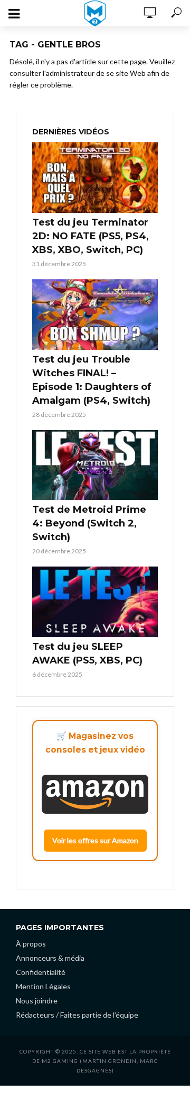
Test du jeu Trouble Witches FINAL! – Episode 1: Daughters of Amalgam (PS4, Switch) (91, 380)
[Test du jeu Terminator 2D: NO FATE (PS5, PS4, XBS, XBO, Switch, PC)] (95, 177)
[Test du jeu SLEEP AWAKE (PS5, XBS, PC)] (95, 602)
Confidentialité (40, 972)
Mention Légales (43, 986)
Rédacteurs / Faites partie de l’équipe (77, 1014)
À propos (31, 943)
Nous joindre (37, 1000)
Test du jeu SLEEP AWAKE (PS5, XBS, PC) (87, 653)
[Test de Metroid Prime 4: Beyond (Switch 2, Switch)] (95, 465)
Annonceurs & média (50, 957)
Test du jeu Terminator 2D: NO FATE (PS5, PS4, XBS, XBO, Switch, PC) (90, 236)
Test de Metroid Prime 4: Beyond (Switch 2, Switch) (89, 523)
